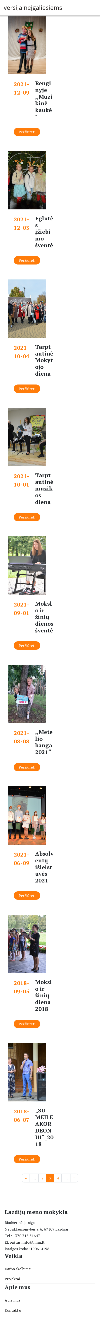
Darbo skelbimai (18, 1268)
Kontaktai (13, 1310)
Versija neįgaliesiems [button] (33, 8)
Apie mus (12, 1300)
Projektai (12, 1278)
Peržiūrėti (27, 131)
